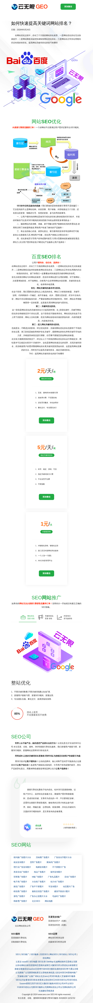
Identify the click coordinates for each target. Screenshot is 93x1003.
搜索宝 (17, 969)
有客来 (40, 980)
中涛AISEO (46, 969)
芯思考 (38, 969)
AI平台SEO (68, 983)
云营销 (43, 973)
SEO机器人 (57, 976)
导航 (48, 991)
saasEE (25, 962)
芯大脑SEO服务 (47, 983)
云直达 (19, 962)
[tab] (27, 617)
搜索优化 (24, 969)
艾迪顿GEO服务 (68, 976)
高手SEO (36, 983)
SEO (18, 954)
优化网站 (46, 958)
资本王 (52, 980)
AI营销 (69, 973)
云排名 (18, 965)
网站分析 (25, 965)
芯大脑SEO (53, 965)
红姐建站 (42, 991)
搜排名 (54, 969)
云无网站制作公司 (68, 987)
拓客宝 (38, 973)
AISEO (58, 980)
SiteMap (49, 962)
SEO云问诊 (21, 980)
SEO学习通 (67, 969)
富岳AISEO (61, 973)
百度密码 (33, 965)
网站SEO (54, 954)
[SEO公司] (30, 6)
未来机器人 (51, 973)
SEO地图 (33, 962)
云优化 (46, 980)
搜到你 (59, 969)
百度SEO (44, 954)
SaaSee (31, 969)
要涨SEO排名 (32, 980)
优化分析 (68, 965)
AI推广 (74, 973)
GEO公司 (65, 980)
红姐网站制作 (60, 962)
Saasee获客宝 (25, 983)
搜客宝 (75, 965)
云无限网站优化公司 (51, 987)
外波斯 (45, 965)
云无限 (74, 962)
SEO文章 (42, 962)
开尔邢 (61, 965)
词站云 (38, 976)
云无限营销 (30, 973)
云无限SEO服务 (36, 987)
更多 (52, 991)
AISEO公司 (59, 983)
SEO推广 (25, 954)
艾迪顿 (20, 976)
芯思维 (68, 962)
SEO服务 (35, 954)
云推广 (26, 976)
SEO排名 (63, 954)
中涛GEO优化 (23, 987)
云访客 (75, 969)
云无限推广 (20, 973)
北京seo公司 (46, 976)
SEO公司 (72, 954)
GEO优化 (73, 980)
